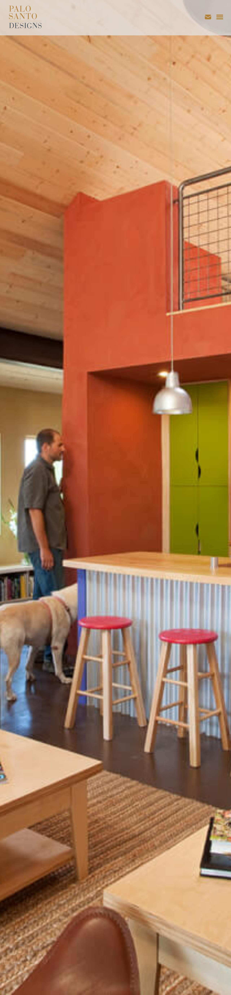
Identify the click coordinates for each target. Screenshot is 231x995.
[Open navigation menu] (220, 18)
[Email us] (210, 18)
